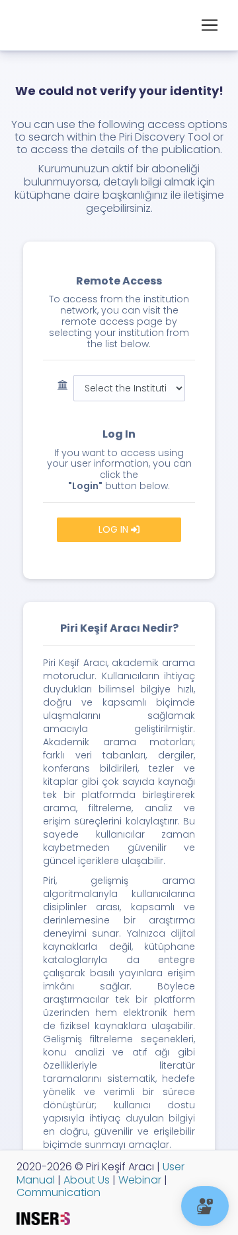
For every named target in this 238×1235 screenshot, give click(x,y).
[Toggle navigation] (209, 25)
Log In (115, 529)
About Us (85, 1179)
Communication (58, 1192)
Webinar (138, 1179)
